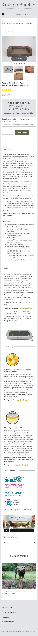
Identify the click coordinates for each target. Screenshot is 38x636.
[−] (4, 132)
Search (18, 14)
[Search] (35, 14)
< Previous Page (9, 32)
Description (8, 149)
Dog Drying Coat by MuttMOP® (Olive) (14, 591)
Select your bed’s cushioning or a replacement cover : (15, 120)
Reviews (7, 543)
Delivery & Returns (11, 537)
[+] (12, 132)
